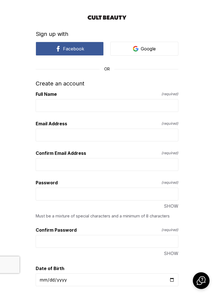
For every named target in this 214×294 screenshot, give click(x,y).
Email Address (107, 123)
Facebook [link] (73, 49)
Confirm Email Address (107, 153)
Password (107, 182)
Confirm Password (107, 230)
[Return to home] (107, 17)
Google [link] (148, 49)
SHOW (171, 206)
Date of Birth (50, 268)
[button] (201, 280)
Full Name (107, 94)
